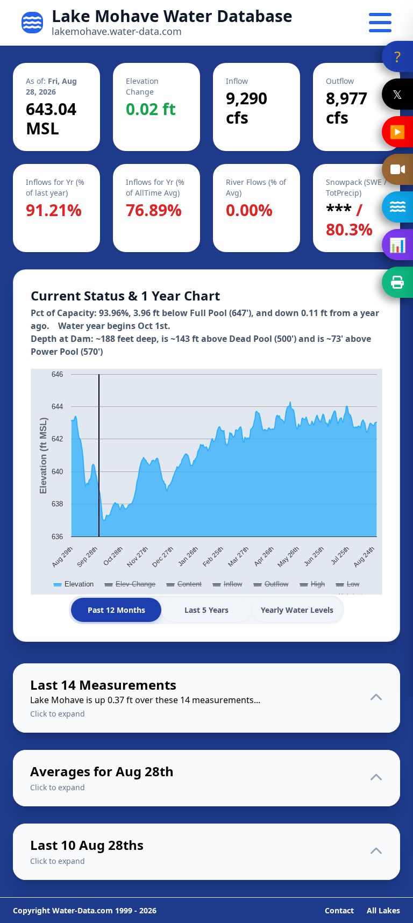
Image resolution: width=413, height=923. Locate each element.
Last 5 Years (206, 610)
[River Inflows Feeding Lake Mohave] (397, 207)
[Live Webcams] (397, 169)
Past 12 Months (116, 610)
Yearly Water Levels (297, 610)
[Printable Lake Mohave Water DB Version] (397, 282)
